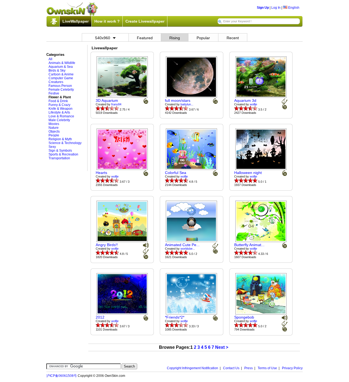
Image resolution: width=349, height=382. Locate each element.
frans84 (116, 104)
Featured (145, 38)
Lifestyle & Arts (59, 112)
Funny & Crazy (59, 105)
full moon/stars (177, 100)
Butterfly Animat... (249, 245)
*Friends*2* (174, 317)
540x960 (102, 38)
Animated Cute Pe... (182, 245)
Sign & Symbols (60, 150)
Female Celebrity (61, 89)
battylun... (186, 104)
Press (248, 368)
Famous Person (60, 86)
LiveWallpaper (75, 21)
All (50, 59)
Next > (221, 347)
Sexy (52, 147)
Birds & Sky (57, 70)
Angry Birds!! (107, 245)
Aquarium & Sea (61, 67)
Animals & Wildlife (62, 63)
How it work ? (107, 21)
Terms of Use (267, 368)
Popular (203, 38)
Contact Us (231, 368)
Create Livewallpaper (144, 21)
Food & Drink (58, 101)
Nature (54, 128)
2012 (100, 317)
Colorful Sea (175, 172)
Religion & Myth (60, 139)
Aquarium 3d (245, 100)
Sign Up (263, 8)
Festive (54, 93)
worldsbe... (187, 248)
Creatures (56, 82)
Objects (54, 131)
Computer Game (61, 78)
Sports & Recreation (63, 154)
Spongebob (244, 317)
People (54, 135)
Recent (233, 38)
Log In (276, 8)
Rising (174, 38)
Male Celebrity (59, 120)
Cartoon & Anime (61, 74)
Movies (54, 124)
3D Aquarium (107, 100)
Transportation (59, 158)
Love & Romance (61, 116)
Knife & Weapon (61, 109)
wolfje (253, 104)
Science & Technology (65, 143)
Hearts (101, 172)
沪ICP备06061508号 (61, 376)
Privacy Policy (292, 368)
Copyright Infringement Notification (192, 368)
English (293, 8)
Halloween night (248, 172)
